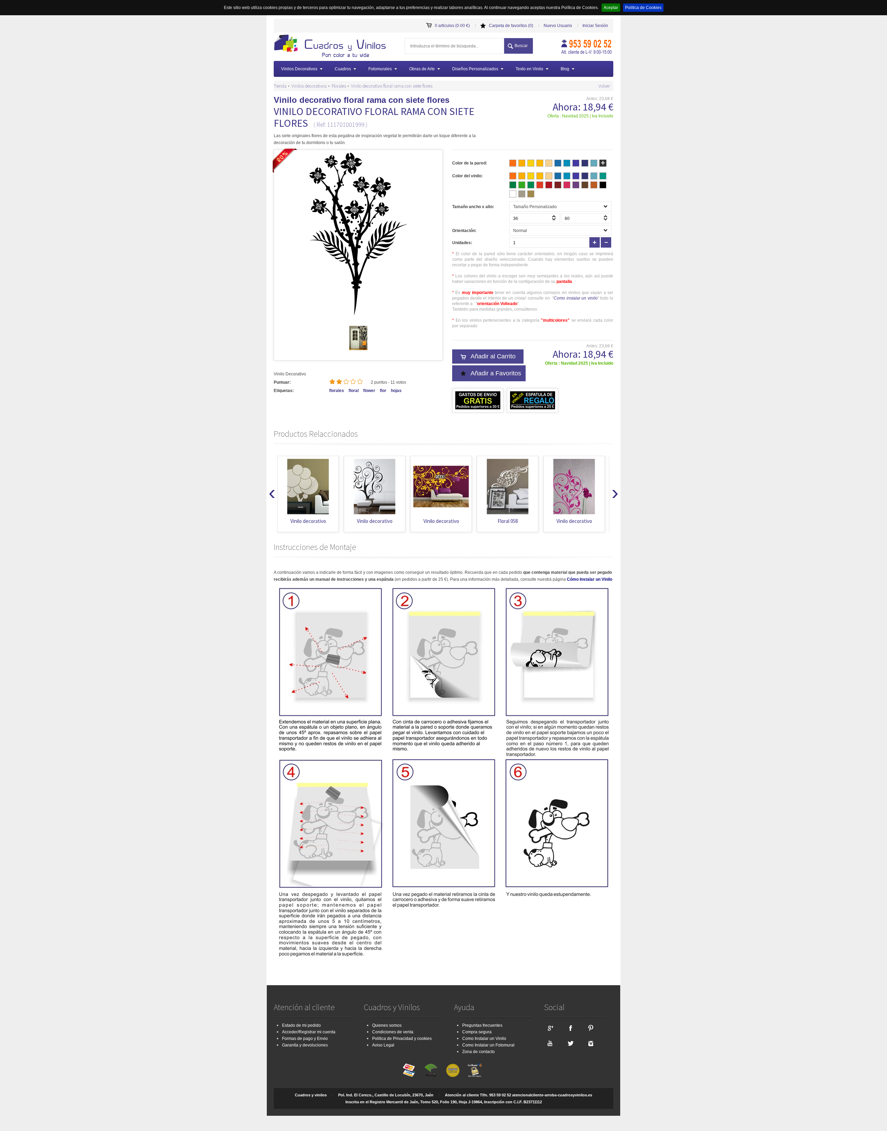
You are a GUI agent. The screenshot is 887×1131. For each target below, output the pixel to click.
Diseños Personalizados (475, 68)
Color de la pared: (469, 163)
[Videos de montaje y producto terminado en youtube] (550, 1043)
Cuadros (343, 68)
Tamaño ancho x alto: (473, 206)
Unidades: (462, 242)
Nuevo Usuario (558, 25)
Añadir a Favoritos (496, 373)
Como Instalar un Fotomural (488, 1045)
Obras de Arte (422, 68)
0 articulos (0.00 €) (452, 25)
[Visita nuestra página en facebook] (570, 1028)
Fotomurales (380, 68)
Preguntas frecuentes (482, 1025)
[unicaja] (431, 1070)
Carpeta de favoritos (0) (511, 25)
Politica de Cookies (643, 7)
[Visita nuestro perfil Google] (550, 1028)
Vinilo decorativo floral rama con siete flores (391, 86)
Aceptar (611, 7)
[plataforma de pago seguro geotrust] (474, 1070)
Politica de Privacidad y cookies (402, 1038)
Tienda (280, 86)
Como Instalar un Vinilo (484, 1038)
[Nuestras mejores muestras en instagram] (591, 1043)
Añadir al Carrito (493, 356)
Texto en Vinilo (529, 68)
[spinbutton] (534, 218)
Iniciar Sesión (595, 25)
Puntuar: (282, 382)
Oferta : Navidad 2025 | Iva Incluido (580, 116)
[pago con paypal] (453, 1070)
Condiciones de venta (392, 1032)
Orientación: (464, 230)
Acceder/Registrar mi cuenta (308, 1032)
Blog (565, 68)
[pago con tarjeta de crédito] (409, 1070)
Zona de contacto (478, 1051)
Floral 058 (508, 521)
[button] (554, 219)
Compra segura (477, 1032)
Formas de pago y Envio (305, 1038)
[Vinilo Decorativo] (332, 47)
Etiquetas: (284, 390)
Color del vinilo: (467, 175)
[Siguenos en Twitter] (570, 1043)
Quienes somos (387, 1025)
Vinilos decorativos (309, 86)
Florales (339, 86)
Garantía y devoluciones (305, 1045)
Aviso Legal (383, 1045)
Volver (604, 86)
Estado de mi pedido (301, 1025)
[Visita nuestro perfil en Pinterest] (591, 1028)
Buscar (521, 45)
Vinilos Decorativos (299, 68)
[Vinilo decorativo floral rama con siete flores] (358, 348)
